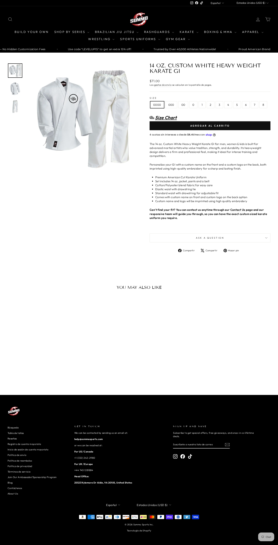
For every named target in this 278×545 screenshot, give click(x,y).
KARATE (187, 32)
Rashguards (157, 32)
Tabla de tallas (16, 432)
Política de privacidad (20, 466)
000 (171, 105)
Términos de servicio (19, 471)
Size (153, 98)
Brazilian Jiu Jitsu (115, 32)
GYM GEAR (176, 39)
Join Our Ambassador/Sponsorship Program (32, 477)
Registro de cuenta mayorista (24, 443)
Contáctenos (15, 488)
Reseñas (12, 438)
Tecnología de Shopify (139, 530)
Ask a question (210, 237)
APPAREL (251, 32)
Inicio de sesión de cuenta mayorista (28, 449)
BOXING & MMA (219, 32)
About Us (13, 493)
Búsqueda (13, 427)
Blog (10, 482)
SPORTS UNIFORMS (138, 39)
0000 (157, 105)
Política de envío (17, 454)
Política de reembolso (20, 460)
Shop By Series (70, 32)
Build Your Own (32, 32)
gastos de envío (163, 84)
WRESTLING (100, 39)
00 (183, 105)
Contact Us (237, 210)
